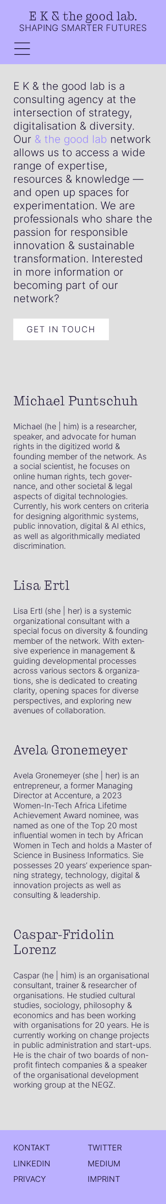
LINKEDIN (31, 1163)
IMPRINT (104, 1179)
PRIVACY (29, 1179)
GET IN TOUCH (61, 329)
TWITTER (105, 1147)
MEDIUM (104, 1163)
